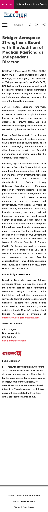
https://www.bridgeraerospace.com (20, 317)
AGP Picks (7, 4)
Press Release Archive (28, 495)
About (11, 495)
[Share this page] (44, 25)
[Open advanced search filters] (36, 25)
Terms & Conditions (24, 507)
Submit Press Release (24, 501)
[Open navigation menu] (4, 25)
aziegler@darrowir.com (14, 340)
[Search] (30, 25)
